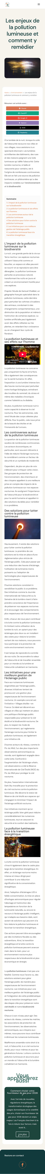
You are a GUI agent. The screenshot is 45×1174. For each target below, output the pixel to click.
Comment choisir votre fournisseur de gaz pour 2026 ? (22, 1093)
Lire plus (22, 1134)
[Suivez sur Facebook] (22, 1164)
